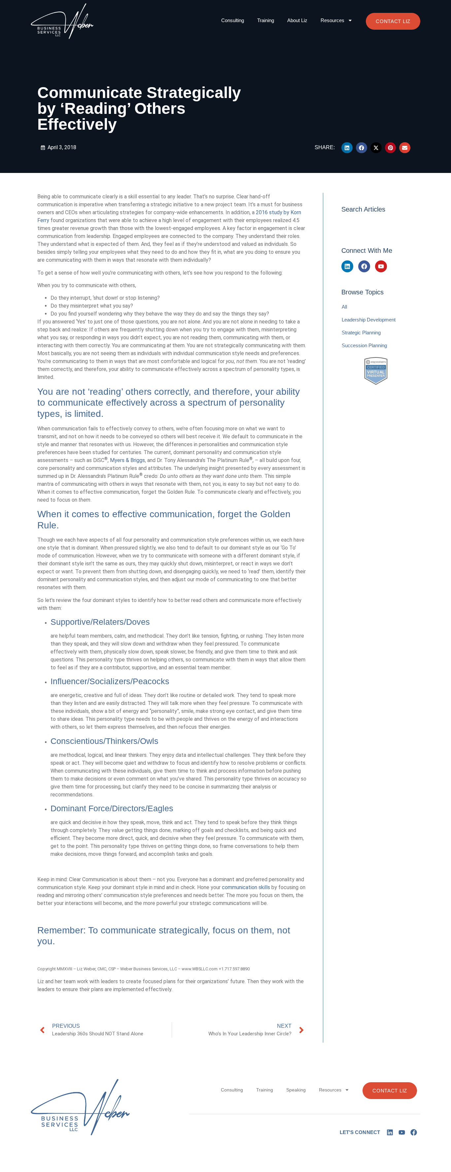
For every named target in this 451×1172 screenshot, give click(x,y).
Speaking (296, 1089)
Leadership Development (369, 319)
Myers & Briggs (127, 460)
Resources (332, 20)
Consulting (232, 20)
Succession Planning (364, 345)
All (344, 307)
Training (265, 20)
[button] (347, 147)
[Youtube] (381, 266)
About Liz (297, 20)
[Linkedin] (347, 266)
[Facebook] (364, 266)
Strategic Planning (361, 332)
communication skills (246, 887)
